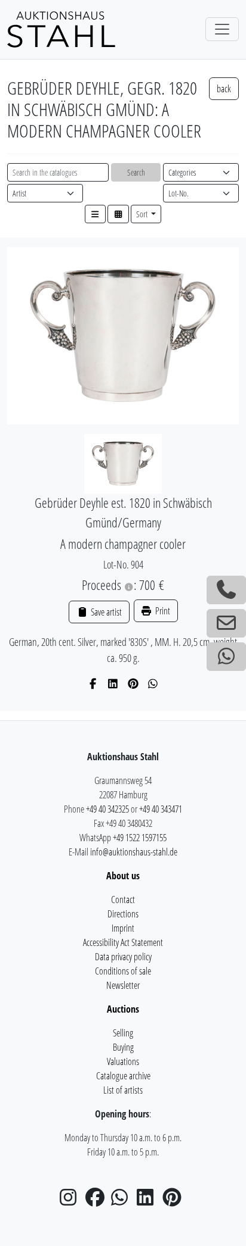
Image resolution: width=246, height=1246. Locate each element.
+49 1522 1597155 (140, 837)
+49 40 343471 (160, 809)
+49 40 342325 (107, 809)
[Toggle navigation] (222, 29)
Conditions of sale (123, 971)
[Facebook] (93, 683)
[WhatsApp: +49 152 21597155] (226, 656)
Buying (123, 1047)
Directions (123, 913)
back (224, 88)
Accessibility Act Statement (123, 942)
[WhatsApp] (153, 683)
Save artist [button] (105, 612)
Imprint (123, 928)
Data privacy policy (123, 956)
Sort (142, 214)
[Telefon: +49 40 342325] (226, 590)
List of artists (123, 1090)
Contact (123, 899)
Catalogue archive (123, 1075)
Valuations (123, 1061)
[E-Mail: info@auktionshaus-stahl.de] (226, 623)
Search (136, 172)
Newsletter (123, 985)
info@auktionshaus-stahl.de (133, 851)
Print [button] (161, 610)
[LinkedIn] (113, 683)
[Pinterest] (133, 683)
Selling (123, 1032)
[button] (95, 214)
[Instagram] (72, 1200)
